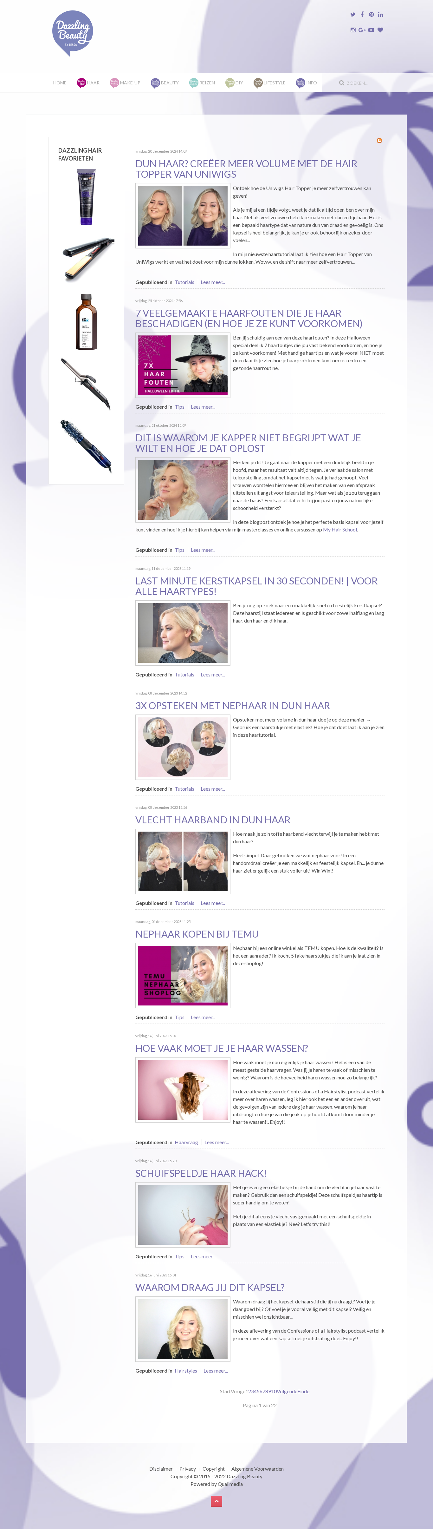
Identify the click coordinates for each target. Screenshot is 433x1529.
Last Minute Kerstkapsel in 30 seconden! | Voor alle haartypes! (256, 586)
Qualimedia (230, 1484)
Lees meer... (213, 282)
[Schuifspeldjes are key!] (182, 1214)
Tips (179, 407)
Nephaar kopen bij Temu (197, 933)
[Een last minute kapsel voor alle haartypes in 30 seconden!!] (182, 632)
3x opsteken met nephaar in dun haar (232, 705)
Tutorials (184, 282)
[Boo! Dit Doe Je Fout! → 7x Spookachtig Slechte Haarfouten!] (182, 364)
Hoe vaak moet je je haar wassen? (221, 1048)
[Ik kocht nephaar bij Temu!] (182, 975)
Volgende (287, 1391)
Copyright (214, 1469)
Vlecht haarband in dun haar (212, 819)
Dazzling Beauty (244, 1476)
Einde (303, 1391)
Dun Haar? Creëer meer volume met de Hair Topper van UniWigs (246, 169)
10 (274, 1391)
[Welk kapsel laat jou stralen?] (182, 1328)
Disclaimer (161, 1469)
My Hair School (340, 529)
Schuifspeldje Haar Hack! (201, 1173)
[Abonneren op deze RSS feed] (379, 140)
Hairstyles (186, 1371)
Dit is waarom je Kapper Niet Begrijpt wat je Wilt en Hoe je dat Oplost (248, 443)
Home (60, 82)
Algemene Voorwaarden (257, 1469)
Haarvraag (186, 1142)
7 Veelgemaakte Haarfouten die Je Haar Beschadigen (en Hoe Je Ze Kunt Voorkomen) (249, 318)
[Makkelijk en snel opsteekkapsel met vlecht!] (182, 861)
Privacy (187, 1469)
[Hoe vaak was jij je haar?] (182, 1089)
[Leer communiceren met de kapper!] (182, 489)
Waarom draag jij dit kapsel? (210, 1287)
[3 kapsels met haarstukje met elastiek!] (182, 746)
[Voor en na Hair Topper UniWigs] (182, 215)
